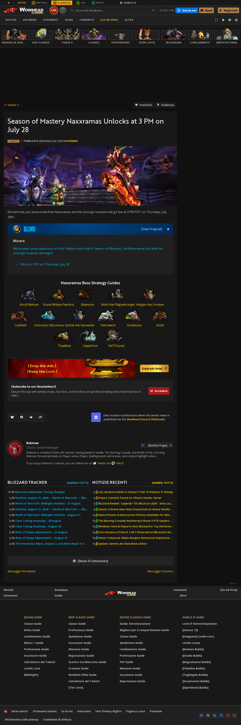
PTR (63, 10)
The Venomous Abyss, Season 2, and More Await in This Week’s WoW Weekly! (51, 543)
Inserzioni (84, 711)
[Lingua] (236, 20)
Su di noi (67, 711)
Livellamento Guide (37, 636)
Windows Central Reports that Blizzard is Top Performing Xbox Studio (135, 526)
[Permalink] (40, 417)
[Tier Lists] (76, 687)
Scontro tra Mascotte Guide (87, 662)
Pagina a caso (135, 711)
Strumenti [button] (50, 19)
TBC (83, 2)
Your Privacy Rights (108, 711)
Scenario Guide (79, 668)
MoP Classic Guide (82, 617)
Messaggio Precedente (22, 571)
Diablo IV (130, 2)
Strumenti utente (45, 711)
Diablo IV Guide (193, 617)
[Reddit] (31, 417)
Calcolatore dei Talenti (39, 662)
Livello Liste (32, 668)
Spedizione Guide (80, 636)
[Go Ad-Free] (109, 19)
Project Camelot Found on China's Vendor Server (130, 498)
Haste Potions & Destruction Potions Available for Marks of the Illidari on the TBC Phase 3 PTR (135, 515)
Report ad (233, 583)
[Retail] (41, 2)
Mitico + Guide (33, 643)
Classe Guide (32, 623)
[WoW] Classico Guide (135, 617)
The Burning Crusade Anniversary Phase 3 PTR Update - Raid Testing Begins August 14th (135, 520)
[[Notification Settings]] (223, 20)
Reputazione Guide (81, 655)
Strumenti (11, 595)
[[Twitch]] (143, 445)
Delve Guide (32, 630)
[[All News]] (9, 3)
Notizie (11, 19)
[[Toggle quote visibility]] (168, 229)
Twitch (119, 463)
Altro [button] (129, 19)
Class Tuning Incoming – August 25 (38, 526)
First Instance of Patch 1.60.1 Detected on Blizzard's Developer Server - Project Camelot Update (135, 532)
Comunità (87, 19)
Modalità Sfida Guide (83, 675)
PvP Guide (126, 662)
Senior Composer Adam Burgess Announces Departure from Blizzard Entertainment (135, 538)
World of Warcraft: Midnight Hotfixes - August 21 (48, 515)
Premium (156, 711)
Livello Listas (191, 643)
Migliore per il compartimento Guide (144, 630)
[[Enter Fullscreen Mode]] (216, 20)
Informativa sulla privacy (22, 719)
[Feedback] (230, 20)
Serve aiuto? (19, 711)
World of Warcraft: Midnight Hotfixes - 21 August (48, 503)
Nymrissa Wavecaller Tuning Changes (40, 492)
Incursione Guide (35, 655)
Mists (100, 2)
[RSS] (234, 715)
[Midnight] (31, 675)
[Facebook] (21, 417)
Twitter (101, 463)
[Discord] (201, 715)
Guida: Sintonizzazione (135, 623)
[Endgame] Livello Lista (198, 636)
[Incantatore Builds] (195, 681)
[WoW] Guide (33, 617)
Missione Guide (79, 649)
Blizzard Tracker (27, 482)
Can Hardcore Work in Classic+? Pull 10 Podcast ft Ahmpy (135, 492)
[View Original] (151, 229)
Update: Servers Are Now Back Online (122, 543)
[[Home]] (25, 10)
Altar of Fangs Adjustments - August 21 (41, 538)
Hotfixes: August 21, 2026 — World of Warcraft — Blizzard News (51, 498)
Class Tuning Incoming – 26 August (38, 520)
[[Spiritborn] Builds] (195, 687)
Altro (183, 595)
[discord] (96, 417)
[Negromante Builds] (196, 662)
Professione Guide (36, 649)
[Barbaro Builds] (193, 649)
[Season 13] (190, 630)
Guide (69, 19)
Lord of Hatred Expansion (199, 623)
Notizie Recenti (109, 482)
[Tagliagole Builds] (195, 675)
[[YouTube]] (228, 715)
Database (30, 19)
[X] (208, 715)
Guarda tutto (77, 483)
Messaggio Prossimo (160, 571)
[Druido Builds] (192, 655)
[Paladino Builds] (193, 668)
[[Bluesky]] (12, 417)
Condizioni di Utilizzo (57, 719)
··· (110, 2)
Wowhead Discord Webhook (145, 419)
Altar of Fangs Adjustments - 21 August (41, 532)
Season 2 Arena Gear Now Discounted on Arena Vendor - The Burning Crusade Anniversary (135, 509)
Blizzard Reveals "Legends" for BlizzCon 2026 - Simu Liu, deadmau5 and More (135, 503)
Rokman (72, 141)
